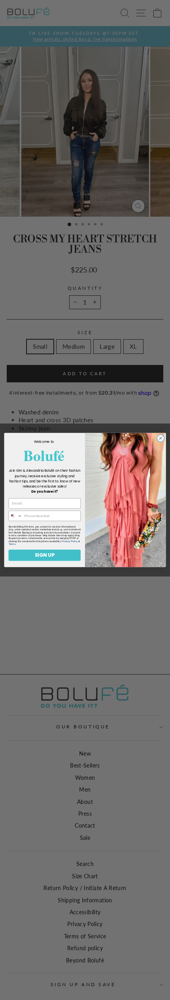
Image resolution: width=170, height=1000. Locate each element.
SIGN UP (45, 555)
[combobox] (15, 516)
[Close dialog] (160, 438)
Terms (12, 544)
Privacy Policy (69, 541)
